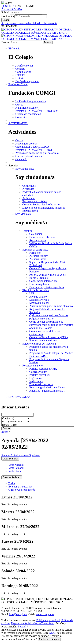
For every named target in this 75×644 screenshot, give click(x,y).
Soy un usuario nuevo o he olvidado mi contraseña (29, 23)
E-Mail (5, 12)
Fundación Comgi (18, 84)
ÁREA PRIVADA (11, 9)
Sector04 (23, 626)
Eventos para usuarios (20, 486)
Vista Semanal (16, 467)
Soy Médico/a (23, 213)
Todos (11, 483)
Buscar (5, 42)
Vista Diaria (14, 471)
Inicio (4, 431)
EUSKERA (8, 6)
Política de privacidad (48, 620)
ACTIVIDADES (18, 123)
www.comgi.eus (45, 614)
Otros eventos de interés (21, 489)
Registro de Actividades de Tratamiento (32, 623)
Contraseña (7, 16)
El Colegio (14, 48)
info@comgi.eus (18, 614)
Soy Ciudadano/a (24, 168)
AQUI (52, 632)
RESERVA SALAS (19, 396)
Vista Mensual (16, 464)
